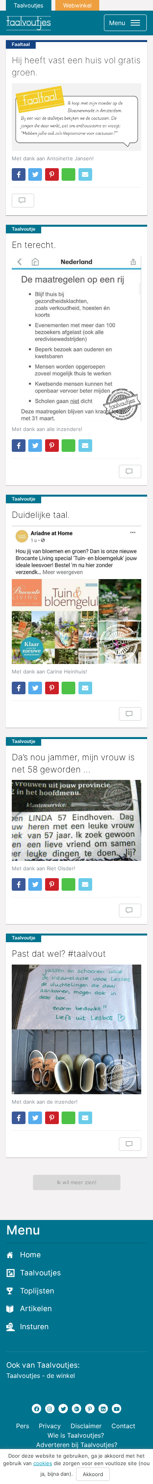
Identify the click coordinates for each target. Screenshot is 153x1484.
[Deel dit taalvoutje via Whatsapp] (68, 174)
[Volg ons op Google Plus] (76, 1408)
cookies (42, 1463)
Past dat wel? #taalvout (59, 953)
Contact (123, 1426)
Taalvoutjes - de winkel (40, 1375)
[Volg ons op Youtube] (116, 1408)
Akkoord (93, 1474)
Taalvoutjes (29, 5)
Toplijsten (37, 1290)
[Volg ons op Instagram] (50, 1408)
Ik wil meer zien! (77, 1182)
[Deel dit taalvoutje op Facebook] (19, 174)
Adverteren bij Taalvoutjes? (76, 1445)
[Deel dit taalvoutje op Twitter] (35, 174)
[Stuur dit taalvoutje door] (85, 174)
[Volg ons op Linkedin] (103, 1408)
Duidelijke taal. (41, 515)
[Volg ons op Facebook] (36, 1408)
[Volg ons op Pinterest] (90, 1408)
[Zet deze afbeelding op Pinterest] (52, 174)
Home (30, 1254)
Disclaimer (86, 1426)
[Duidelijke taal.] (76, 595)
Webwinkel (77, 5)
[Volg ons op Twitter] (63, 1408)
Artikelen (36, 1308)
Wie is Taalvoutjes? (75, 1435)
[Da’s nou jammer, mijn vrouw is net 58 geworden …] (76, 820)
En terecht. (34, 245)
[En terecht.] (76, 339)
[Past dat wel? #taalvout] (76, 1029)
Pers (22, 1426)
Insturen (34, 1326)
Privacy (50, 1426)
